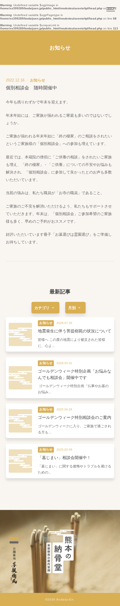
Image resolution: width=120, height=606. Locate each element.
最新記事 (60, 291)
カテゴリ (42, 308)
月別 (72, 308)
